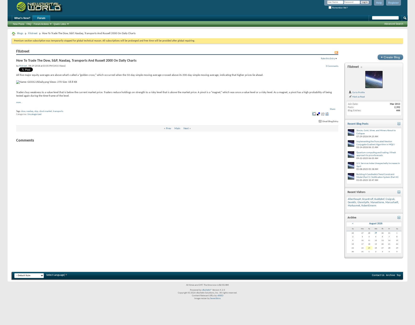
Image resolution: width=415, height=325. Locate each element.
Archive (390, 275)
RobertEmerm (368, 205)
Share (332, 109)
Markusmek (354, 205)
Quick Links (60, 24)
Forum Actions (41, 24)
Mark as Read (358, 97)
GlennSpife (363, 202)
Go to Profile (358, 92)
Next (186, 128)
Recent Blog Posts (358, 124)
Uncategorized (34, 114)
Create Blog (390, 57)
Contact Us (378, 275)
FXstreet (32, 33)
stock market (45, 111)
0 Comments (332, 66)
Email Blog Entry (330, 121)
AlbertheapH (354, 199)
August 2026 (375, 223)
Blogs (20, 33)
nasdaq (29, 111)
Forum (41, 18)
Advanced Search (393, 23)
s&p (36, 111)
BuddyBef (379, 199)
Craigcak (390, 199)
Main (177, 128)
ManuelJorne (377, 202)
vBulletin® (207, 290)
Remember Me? (339, 7)
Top (399, 275)
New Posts (18, 24)
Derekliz (352, 202)
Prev (168, 128)
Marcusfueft (391, 202)
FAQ (29, 24)
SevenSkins (215, 298)
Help (379, 2)
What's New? (22, 18)
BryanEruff (367, 199)
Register (393, 2)
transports (58, 111)
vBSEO (220, 296)
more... (19, 102)
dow (23, 111)
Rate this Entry (328, 58)
